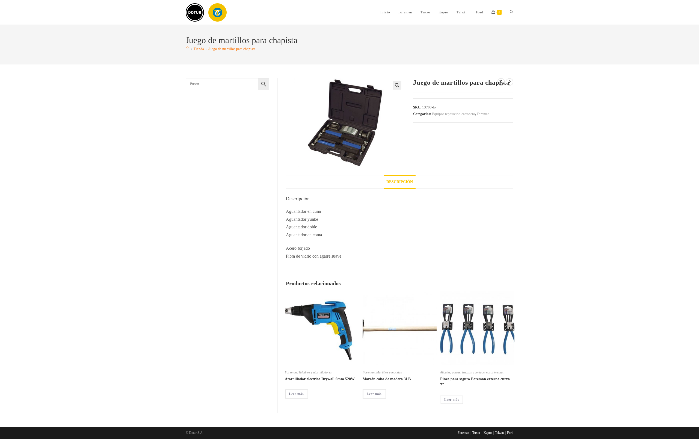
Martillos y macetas (389, 372)
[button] (397, 85)
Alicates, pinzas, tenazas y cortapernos (465, 372)
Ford (510, 433)
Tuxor (476, 433)
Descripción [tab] (399, 181)
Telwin (499, 433)
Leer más (296, 394)
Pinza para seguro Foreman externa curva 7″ (475, 382)
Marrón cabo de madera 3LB (387, 379)
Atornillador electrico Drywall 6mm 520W (320, 379)
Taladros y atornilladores (315, 372)
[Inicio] (187, 49)
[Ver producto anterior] (501, 82)
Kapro (488, 433)
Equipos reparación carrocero (453, 114)
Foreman (483, 114)
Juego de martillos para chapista (232, 49)
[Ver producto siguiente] (509, 82)
